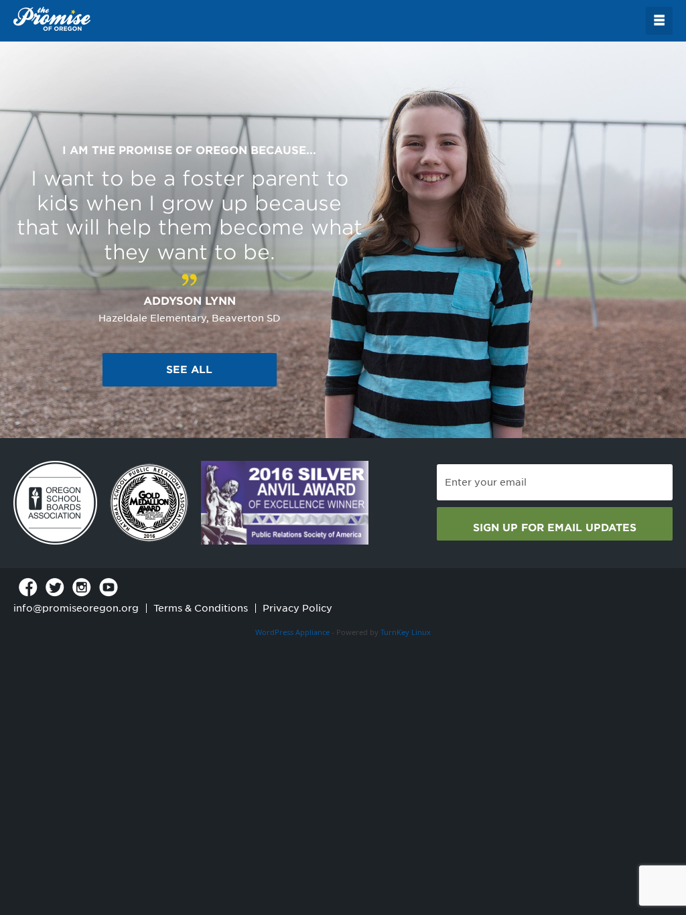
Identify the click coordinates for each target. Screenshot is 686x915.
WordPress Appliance (292, 632)
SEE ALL (189, 370)
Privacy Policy (297, 608)
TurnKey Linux (406, 632)
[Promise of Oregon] (51, 19)
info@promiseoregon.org (76, 608)
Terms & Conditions (200, 608)
